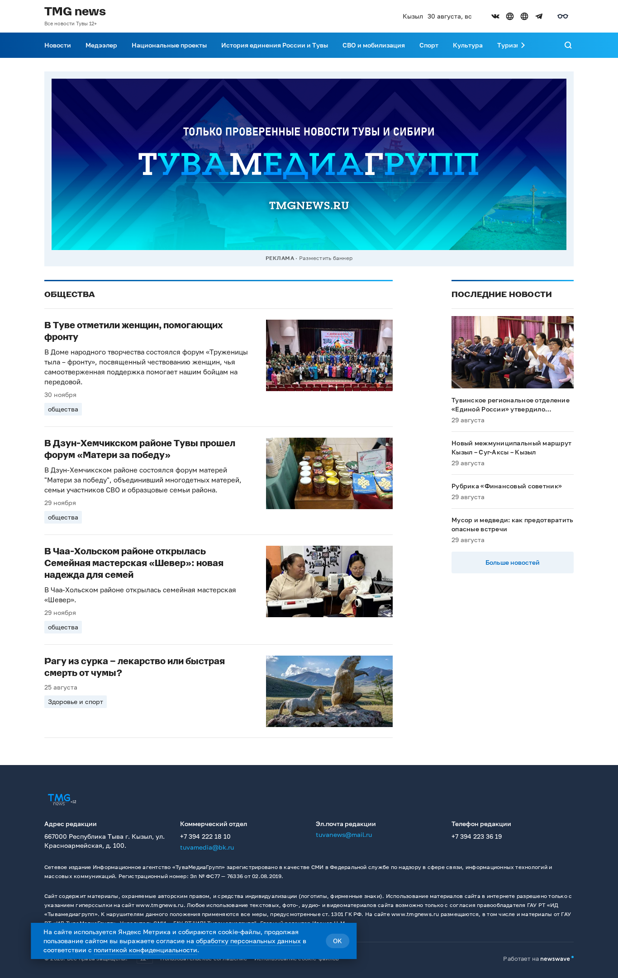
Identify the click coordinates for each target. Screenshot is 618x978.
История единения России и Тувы (274, 45)
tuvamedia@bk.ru (207, 847)
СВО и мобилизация (373, 45)
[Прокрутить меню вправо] (523, 45)
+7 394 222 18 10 (205, 836)
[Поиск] (568, 45)
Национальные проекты (169, 45)
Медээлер (101, 45)
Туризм (509, 45)
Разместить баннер (325, 258)
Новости (57, 45)
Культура (468, 45)
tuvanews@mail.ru (344, 834)
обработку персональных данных (248, 941)
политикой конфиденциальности (145, 950)
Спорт (428, 45)
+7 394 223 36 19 (477, 836)
